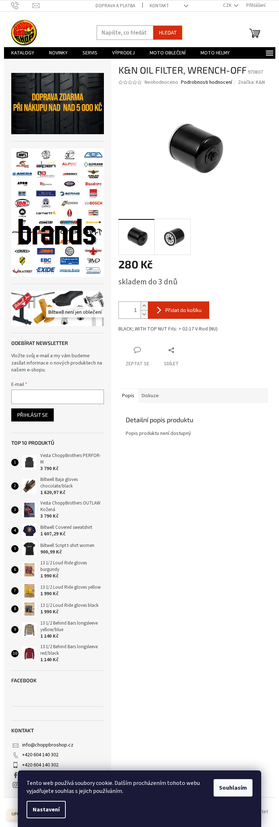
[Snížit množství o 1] (144, 314)
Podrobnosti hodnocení (206, 82)
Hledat (168, 32)
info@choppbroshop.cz (47, 745)
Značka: (251, 82)
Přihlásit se (32, 415)
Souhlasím (233, 788)
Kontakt (159, 6)
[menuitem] (22, 53)
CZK (227, 5)
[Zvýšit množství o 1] (144, 306)
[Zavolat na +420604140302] (22, 5)
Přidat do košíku (183, 310)
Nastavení (46, 810)
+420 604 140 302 (40, 754)
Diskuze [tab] (150, 395)
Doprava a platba (115, 6)
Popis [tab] (128, 395)
